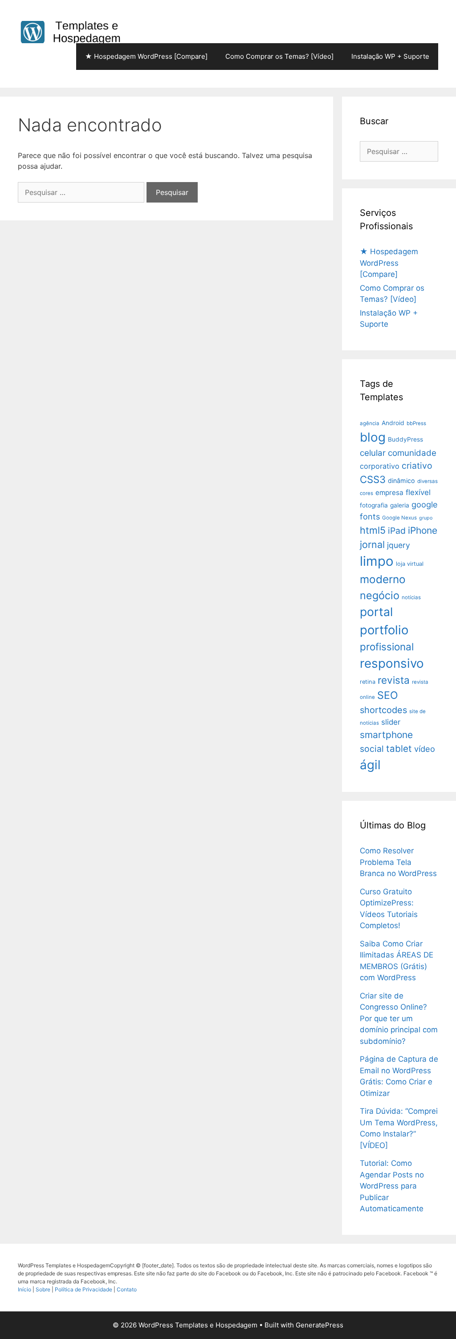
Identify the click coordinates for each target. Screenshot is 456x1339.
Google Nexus (399, 518)
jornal (372, 544)
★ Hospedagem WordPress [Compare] (146, 56)
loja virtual (409, 563)
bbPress (416, 423)
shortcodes (383, 710)
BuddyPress (405, 439)
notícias (411, 597)
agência (369, 423)
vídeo (424, 749)
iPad (397, 530)
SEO (387, 695)
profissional (387, 647)
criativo (417, 465)
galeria (399, 505)
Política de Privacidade (84, 1289)
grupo (425, 518)
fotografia (374, 505)
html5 (373, 530)
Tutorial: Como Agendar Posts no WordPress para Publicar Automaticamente (392, 1186)
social (372, 748)
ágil (370, 764)
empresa (389, 492)
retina (367, 681)
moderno (383, 579)
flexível (418, 492)
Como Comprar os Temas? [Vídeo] (279, 56)
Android (393, 422)
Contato (127, 1289)
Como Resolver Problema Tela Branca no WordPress (398, 862)
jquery (398, 545)
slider (390, 722)
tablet (399, 748)
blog (373, 437)
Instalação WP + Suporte (390, 56)
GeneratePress (319, 1325)
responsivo (392, 663)
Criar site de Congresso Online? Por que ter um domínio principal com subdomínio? (399, 1018)
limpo (377, 561)
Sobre (44, 1289)
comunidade (412, 453)
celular (373, 453)
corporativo (379, 466)
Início (25, 1289)
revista (394, 680)
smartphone (386, 734)
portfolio (384, 629)
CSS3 (373, 479)
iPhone (422, 530)
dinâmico (401, 480)
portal (376, 612)
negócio (379, 595)
